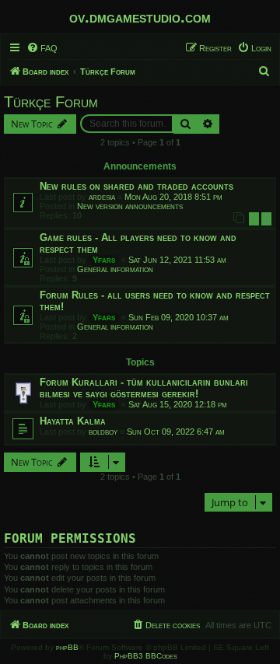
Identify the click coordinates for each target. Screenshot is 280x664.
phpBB (67, 647)
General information (115, 269)
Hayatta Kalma (73, 421)
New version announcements (130, 206)
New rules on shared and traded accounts (136, 186)
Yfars (104, 259)
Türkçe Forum (51, 101)
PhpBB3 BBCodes (145, 656)
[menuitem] (42, 48)
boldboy (103, 431)
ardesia (102, 196)
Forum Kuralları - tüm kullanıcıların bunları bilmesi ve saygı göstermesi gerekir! (144, 388)
